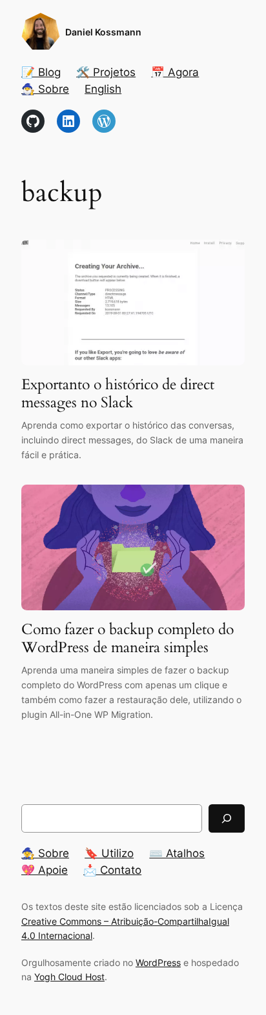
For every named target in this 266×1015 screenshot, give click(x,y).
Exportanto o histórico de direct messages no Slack (117, 393)
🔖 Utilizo (109, 853)
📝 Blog (41, 72)
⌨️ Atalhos (177, 853)
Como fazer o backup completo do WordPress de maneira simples (127, 638)
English (103, 88)
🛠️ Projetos (106, 72)
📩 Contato (112, 870)
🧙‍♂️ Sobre (45, 88)
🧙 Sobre (45, 853)
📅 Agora (175, 72)
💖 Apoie (44, 870)
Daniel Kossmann (103, 31)
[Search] (227, 818)
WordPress (158, 962)
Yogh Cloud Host (69, 976)
